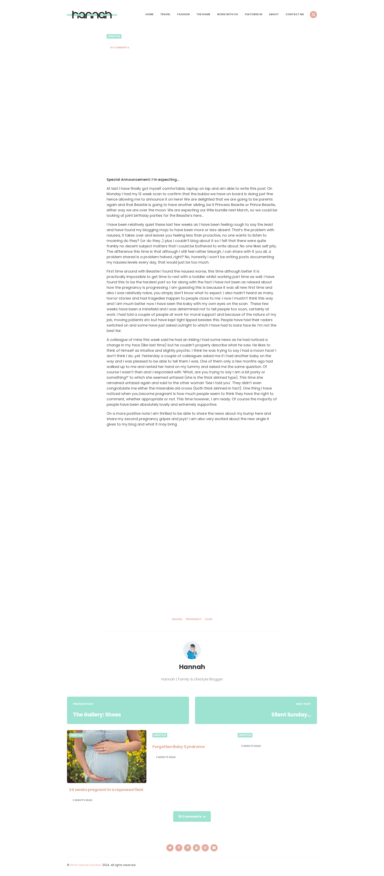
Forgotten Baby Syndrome (178, 746)
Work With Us (227, 14)
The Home (203, 14)
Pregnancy (194, 619)
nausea (177, 619)
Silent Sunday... (291, 714)
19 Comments (119, 47)
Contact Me (295, 14)
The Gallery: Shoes (97, 714)
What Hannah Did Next (86, 865)
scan (208, 619)
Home (149, 14)
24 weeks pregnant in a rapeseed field (106, 789)
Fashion (183, 14)
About (274, 14)
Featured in (253, 14)
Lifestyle (114, 36)
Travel (165, 14)
